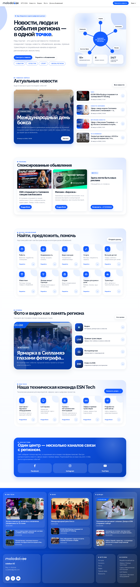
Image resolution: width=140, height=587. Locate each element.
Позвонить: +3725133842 (102, 207)
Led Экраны (123, 572)
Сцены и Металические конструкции (127, 568)
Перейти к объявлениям (45, 57)
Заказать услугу (113, 391)
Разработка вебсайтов (127, 560)
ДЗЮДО (100, 494)
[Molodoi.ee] (15, 559)
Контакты (101, 563)
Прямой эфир (102, 571)
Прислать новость (120, 3)
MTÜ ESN (24, 3)
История (101, 560)
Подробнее (25, 207)
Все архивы (120, 317)
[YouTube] (18, 578)
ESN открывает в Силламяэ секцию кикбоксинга (34, 193)
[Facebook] (7, 578)
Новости (32, 3)
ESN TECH (10, 494)
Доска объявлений (56, 3)
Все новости (119, 85)
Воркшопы (101, 573)
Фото (46, 3)
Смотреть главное (23, 57)
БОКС (54, 494)
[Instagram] (13, 578)
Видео (39, 3)
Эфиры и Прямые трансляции (125, 564)
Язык (133, 3)
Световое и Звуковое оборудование (127, 575)
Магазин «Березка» (65, 192)
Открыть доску (115, 239)
